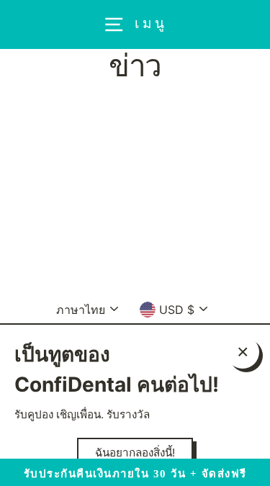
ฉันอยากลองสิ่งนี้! (135, 452)
